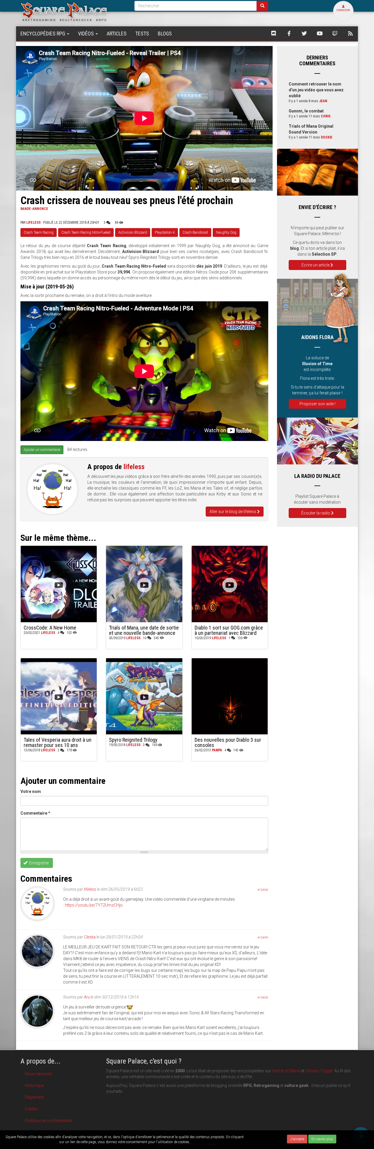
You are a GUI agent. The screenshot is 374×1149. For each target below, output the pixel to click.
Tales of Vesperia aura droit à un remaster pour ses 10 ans (57, 742)
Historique (34, 1085)
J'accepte (297, 1139)
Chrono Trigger (319, 1070)
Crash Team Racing (38, 232)
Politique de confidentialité (48, 1120)
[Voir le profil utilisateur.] (52, 489)
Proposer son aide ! (317, 403)
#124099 (262, 937)
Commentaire (35, 813)
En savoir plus (322, 1139)
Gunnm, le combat (306, 111)
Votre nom (30, 791)
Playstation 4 (165, 232)
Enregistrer (38, 863)
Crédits (31, 1109)
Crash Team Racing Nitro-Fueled (85, 232)
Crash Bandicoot (195, 232)
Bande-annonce (34, 209)
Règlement (34, 1097)
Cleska (90, 937)
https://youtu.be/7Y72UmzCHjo (94, 905)
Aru (87, 997)
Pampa (217, 750)
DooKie (327, 137)
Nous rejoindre (38, 1073)
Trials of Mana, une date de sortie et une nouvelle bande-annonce (144, 630)
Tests (142, 33)
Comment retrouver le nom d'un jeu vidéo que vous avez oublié (316, 90)
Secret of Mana (286, 1070)
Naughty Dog (226, 232)
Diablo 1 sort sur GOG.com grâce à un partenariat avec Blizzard (229, 630)
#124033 (262, 997)
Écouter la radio (316, 513)
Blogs (165, 33)
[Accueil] (73, 11)
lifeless (33, 222)
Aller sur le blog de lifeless (233, 511)
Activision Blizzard (132, 232)
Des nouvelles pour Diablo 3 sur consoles (228, 742)
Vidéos (86, 33)
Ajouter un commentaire (42, 450)
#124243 (262, 889)
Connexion (343, 10)
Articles (117, 33)
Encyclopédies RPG (43, 33)
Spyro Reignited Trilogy (133, 740)
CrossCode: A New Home (50, 628)
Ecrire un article (316, 265)
